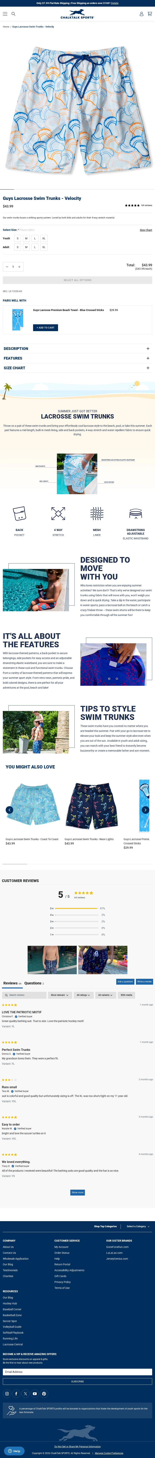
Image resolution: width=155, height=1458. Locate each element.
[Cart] (150, 14)
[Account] (141, 14)
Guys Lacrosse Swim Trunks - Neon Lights (89, 839)
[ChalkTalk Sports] (77, 14)
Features (13, 358)
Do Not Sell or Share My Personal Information (77, 1446)
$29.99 (114, 310)
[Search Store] (13, 14)
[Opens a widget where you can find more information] (14, 1451)
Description (16, 348)
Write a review (144, 981)
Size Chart (14, 368)
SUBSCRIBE (77, 1381)
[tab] (34, 983)
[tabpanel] (77, 1095)
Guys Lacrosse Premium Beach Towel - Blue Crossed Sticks (68, 310)
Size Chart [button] (146, 230)
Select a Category (136, 1226)
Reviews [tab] (12, 983)
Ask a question (125, 981)
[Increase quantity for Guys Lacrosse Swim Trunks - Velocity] (19, 266)
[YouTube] (35, 1394)
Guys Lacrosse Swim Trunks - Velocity (42, 198)
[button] (5, 14)
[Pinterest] (44, 1394)
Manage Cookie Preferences (109, 1453)
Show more (77, 1192)
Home (6, 26)
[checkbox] (126, 995)
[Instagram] (7, 1394)
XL (44, 238)
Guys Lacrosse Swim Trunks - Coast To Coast (32, 839)
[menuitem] (141, 14)
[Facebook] (16, 1394)
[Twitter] (25, 1394)
